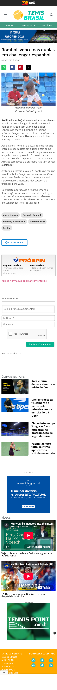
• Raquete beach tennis (41, 268)
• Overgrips (35, 270)
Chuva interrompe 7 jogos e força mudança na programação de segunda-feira (43, 429)
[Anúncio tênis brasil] (28, 511)
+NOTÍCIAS (47, 25)
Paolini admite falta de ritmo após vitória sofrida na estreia (43, 448)
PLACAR (9, 25)
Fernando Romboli (32, 215)
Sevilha (6, 228)
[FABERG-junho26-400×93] (28, 42)
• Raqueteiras (9, 273)
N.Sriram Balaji (37, 221)
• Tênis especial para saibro (13, 269)
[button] (5, 14)
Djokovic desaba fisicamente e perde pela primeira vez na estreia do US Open (42, 407)
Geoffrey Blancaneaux (14, 221)
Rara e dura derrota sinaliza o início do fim (43, 384)
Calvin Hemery (10, 215)
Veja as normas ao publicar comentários (24, 280)
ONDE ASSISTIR (28, 25)
